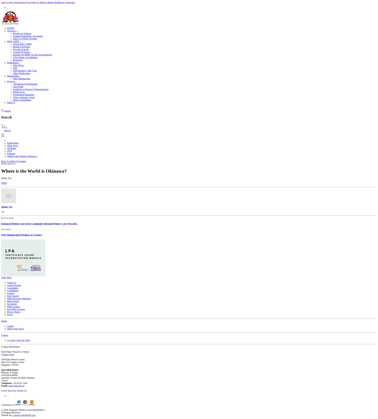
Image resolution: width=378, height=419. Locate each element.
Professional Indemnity (23, 94)
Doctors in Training (22, 33)
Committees (12, 288)
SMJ (15, 68)
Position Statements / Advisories (28, 36)
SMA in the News (15, 329)
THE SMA (6, 277)
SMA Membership (21, 78)
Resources (18, 60)
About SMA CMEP (22, 44)
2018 (9, 151)
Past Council (13, 296)
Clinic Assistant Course (24, 97)
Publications (14, 62)
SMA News (18, 65)
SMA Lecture (13, 306)
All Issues (11, 148)
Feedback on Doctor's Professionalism (31, 89)
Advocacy (13, 31)
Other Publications (21, 73)
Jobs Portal (18, 86)
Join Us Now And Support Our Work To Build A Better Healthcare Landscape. (38, 2)
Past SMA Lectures (16, 309)
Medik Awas (19, 92)
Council (10, 293)
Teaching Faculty (21, 49)
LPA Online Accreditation (25, 57)
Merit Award (13, 301)
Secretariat (12, 304)
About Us (11, 282)
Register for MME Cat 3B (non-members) (32, 55)
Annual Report (14, 285)
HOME (10, 28)
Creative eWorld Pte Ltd (24, 415)
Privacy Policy (14, 312)
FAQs (10, 314)
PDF (4, 183)
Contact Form (7, 354)
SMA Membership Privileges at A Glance (21, 235)
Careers (4, 335)
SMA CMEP (14, 41)
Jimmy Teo (6, 207)
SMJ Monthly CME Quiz (25, 70)
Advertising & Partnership (25, 84)
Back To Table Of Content (13, 161)
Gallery (10, 326)
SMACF (11, 102)
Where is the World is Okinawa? (22, 156)
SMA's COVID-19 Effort (25, 39)
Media (4, 321)
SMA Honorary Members (19, 298)
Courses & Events (21, 52)
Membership (14, 76)
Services (12, 81)
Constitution (12, 290)
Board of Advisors (21, 47)
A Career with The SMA (18, 340)
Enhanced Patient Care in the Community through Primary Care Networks (39, 223)
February (11, 153)
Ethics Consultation (22, 100)
